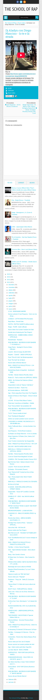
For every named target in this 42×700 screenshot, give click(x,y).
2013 (8, 279)
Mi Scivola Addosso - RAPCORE (18, 390)
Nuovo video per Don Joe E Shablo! (19, 641)
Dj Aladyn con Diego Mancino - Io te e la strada (18, 33)
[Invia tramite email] (6, 96)
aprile (10, 306)
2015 (8, 274)
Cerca (36, 17)
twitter (21, 2)
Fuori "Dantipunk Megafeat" (16, 416)
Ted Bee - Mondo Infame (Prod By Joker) (20, 375)
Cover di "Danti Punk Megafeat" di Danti (20, 456)
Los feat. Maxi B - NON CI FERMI (18, 650)
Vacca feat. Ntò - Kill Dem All (16, 527)
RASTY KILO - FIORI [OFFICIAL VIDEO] (20, 589)
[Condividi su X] (11, 96)
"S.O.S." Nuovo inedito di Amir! (17, 413)
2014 (8, 277)
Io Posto (30, 698)
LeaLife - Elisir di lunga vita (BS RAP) (19, 352)
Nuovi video (11, 93)
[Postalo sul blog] (9, 96)
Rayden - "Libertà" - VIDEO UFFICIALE (20, 354)
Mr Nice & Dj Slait (13, 484)
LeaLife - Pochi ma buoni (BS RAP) (19, 467)
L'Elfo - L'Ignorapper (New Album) (22, 227)
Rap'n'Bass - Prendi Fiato (16, 321)
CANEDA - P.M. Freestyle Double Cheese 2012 (22, 459)
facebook (17, 2)
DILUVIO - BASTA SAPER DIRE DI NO (19, 446)
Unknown (11, 90)
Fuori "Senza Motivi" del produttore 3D (19, 406)
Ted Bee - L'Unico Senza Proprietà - (19, 547)
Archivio (32, 183)
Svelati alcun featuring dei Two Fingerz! (20, 332)
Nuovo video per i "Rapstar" (16, 577)
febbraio (11, 679)
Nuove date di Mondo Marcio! (17, 363)
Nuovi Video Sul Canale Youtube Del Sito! (21, 329)
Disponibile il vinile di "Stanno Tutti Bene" (20, 385)
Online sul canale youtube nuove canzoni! (21, 419)
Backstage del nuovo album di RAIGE (19, 566)
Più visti (10, 183)
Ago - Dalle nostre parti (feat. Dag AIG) (19, 647)
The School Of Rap (21, 9)
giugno (11, 301)
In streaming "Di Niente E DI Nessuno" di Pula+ (22, 629)
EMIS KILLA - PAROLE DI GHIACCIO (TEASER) (22, 481)
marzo (11, 309)
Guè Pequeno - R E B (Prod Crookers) (19, 431)
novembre (12, 287)
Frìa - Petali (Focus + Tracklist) (21, 200)
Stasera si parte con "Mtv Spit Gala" (19, 574)
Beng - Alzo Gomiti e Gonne (16, 554)
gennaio (11, 682)
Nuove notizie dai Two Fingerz (17, 530)
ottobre (11, 290)
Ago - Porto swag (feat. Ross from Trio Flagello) (22, 393)
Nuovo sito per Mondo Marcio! (17, 676)
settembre (12, 293)
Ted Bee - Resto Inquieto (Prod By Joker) (20, 454)
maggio (11, 303)
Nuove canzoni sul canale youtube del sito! (21, 644)
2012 (8, 282)
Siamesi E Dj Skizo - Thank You (17, 388)
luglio (10, 298)
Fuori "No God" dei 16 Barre (16, 360)
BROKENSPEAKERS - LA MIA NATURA (20, 510)
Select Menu (6, 17)
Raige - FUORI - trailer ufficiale (17, 327)
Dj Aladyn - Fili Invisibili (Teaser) (18, 469)
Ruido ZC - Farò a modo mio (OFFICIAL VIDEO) (22, 377)
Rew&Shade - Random (15, 340)
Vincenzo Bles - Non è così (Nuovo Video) (24, 249)
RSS (24, 2)
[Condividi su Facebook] (13, 96)
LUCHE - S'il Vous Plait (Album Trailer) (20, 400)
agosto (11, 295)
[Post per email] (15, 96)
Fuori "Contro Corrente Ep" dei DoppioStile (21, 441)
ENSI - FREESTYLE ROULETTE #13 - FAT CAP (22, 444)
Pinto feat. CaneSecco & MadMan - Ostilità (21, 403)
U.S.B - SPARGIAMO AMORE (17, 311)
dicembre (12, 284)
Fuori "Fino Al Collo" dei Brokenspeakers (20, 357)
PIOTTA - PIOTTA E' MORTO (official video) (21, 324)
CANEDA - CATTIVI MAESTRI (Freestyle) (20, 319)
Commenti (21, 183)
